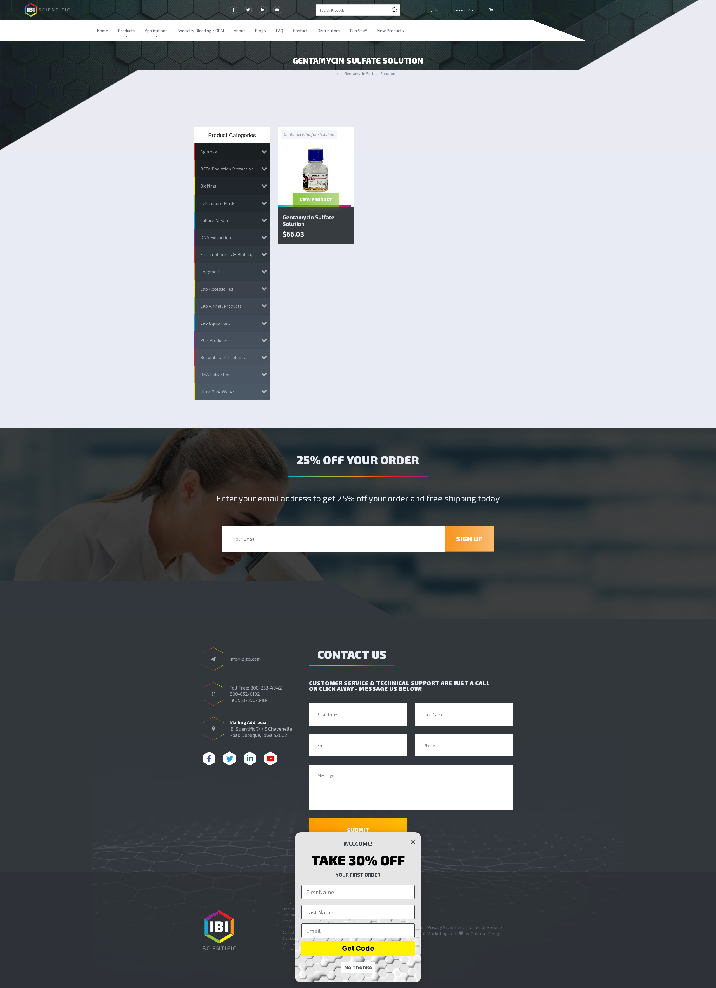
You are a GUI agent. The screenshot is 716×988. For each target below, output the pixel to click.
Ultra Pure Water (217, 391)
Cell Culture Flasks (218, 203)
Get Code (358, 948)
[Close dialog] (413, 842)
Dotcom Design (485, 933)
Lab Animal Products (221, 306)
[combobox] (358, 10)
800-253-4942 (266, 687)
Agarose (208, 151)
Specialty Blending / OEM (200, 30)
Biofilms (208, 185)
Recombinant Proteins (222, 357)
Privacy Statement (445, 927)
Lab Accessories (216, 288)
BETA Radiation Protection (226, 168)
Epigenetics (212, 271)
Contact (300, 30)
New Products (390, 30)
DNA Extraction (215, 237)
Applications (156, 30)
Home (102, 30)
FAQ (279, 30)
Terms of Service (485, 927)
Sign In (433, 10)
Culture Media (214, 220)
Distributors (328, 30)
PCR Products (213, 340)
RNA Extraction (215, 374)
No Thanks (358, 967)
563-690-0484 (253, 700)
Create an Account (467, 10)
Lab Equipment (215, 323)
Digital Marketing (429, 933)
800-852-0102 (245, 694)
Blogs (260, 30)
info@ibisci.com (245, 659)
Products (126, 30)
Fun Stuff (358, 30)
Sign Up (469, 538)
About (239, 30)
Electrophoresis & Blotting (226, 254)
